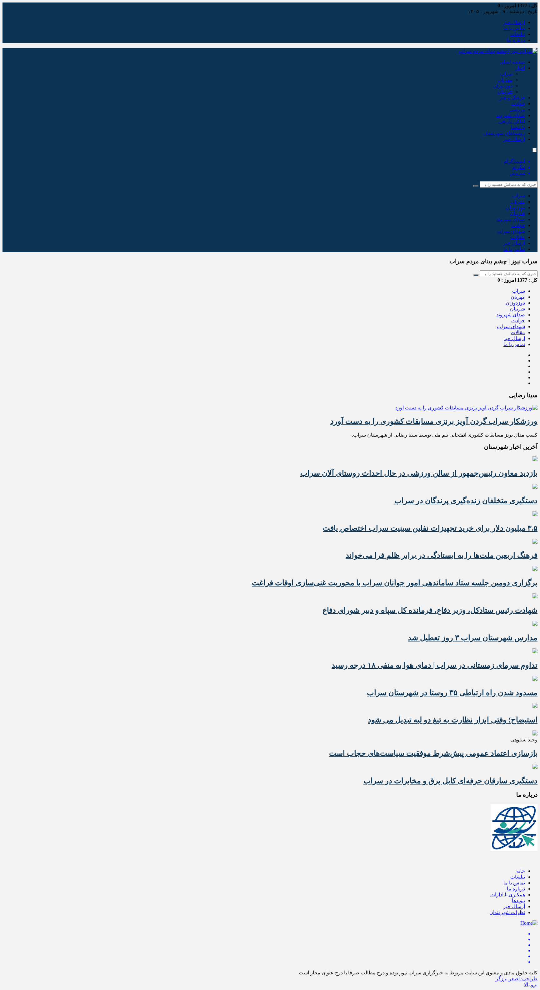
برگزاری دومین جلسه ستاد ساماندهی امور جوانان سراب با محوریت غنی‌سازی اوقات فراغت (395, 583)
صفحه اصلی (512, 62)
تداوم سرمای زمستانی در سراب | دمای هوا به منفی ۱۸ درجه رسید (435, 665)
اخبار (520, 68)
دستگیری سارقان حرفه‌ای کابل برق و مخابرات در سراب (450, 781)
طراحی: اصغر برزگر (517, 978)
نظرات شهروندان (507, 912)
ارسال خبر (514, 22)
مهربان (505, 79)
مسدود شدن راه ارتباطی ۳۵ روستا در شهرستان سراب (452, 693)
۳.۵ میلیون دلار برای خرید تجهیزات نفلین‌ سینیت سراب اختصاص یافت (430, 528)
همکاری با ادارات (507, 894)
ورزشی (517, 109)
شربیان (505, 91)
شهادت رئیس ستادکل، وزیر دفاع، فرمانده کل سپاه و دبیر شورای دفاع (430, 610)
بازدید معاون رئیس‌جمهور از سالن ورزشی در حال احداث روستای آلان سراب (419, 473)
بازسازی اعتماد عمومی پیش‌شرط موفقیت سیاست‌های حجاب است (433, 753)
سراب (506, 74)
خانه (520, 871)
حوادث (518, 103)
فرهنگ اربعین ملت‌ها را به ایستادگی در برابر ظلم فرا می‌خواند (442, 555)
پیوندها (518, 900)
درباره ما (516, 40)
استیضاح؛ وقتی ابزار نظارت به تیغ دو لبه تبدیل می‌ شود (453, 720)
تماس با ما (514, 28)
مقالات (518, 237)
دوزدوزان (502, 85)
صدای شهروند (510, 115)
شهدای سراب (511, 231)
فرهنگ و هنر (512, 97)
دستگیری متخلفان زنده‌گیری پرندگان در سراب (466, 501)
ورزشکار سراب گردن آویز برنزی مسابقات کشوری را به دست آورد (434, 421)
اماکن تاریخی (511, 121)
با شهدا (518, 127)
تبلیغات (517, 34)
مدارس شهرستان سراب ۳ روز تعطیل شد (473, 638)
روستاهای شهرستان (504, 133)
